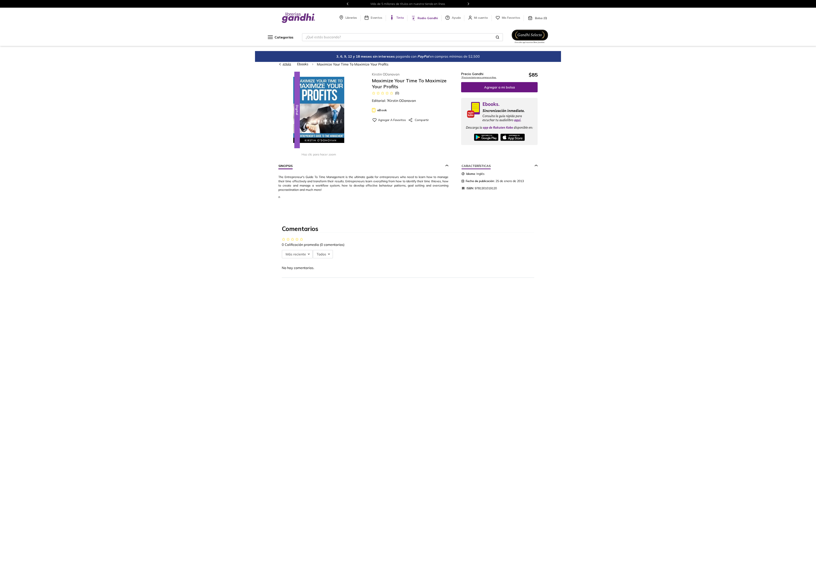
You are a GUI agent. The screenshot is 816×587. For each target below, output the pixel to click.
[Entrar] (481, 17)
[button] (318, 110)
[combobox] (402, 37)
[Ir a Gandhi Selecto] (529, 44)
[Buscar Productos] (497, 37)
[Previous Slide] (347, 3)
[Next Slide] (468, 3)
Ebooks (302, 64)
